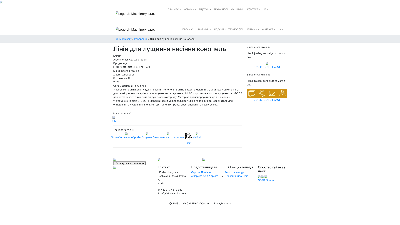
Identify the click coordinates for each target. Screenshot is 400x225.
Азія (205, 176)
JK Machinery (124, 38)
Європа (195, 172)
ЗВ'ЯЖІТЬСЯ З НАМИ (267, 67)
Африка (213, 176)
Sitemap (270, 180)
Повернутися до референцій (130, 163)
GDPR (261, 180)
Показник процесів (236, 176)
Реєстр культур (234, 172)
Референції (141, 38)
